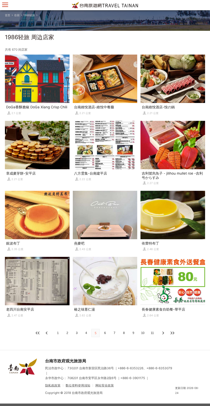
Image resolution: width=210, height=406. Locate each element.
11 (152, 333)
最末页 (172, 333)
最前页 (38, 333)
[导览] (5, 4)
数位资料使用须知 (78, 385)
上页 (163, 333)
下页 (47, 333)
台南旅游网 (105, 5)
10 (142, 333)
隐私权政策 (52, 385)
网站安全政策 (104, 385)
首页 (7, 15)
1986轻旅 (29, 15)
